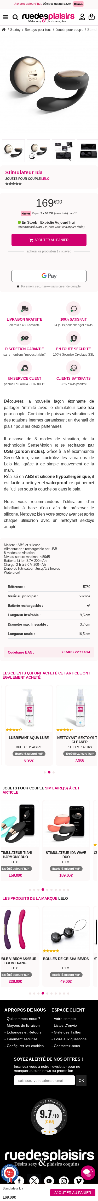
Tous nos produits (9, 17)
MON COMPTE (82, 17)
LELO (63, 898)
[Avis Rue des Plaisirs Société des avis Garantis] (49, 1116)
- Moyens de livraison (22, 1025)
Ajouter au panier (72, 1193)
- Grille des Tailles (66, 1032)
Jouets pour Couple (27, 179)
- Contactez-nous (65, 1046)
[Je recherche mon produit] (16, 16)
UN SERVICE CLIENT (24, 378)
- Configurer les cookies (24, 1046)
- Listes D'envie (64, 1025)
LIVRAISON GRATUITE (24, 319)
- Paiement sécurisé (20, 1039)
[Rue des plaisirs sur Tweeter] (34, 1181)
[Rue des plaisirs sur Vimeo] (79, 1181)
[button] (45, 772)
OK (81, 1080)
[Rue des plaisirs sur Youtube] (49, 1181)
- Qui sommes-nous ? (22, 1019)
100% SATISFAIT (73, 319)
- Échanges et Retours (23, 1032)
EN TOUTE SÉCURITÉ (73, 349)
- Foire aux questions (69, 1039)
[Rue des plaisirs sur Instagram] (64, 1181)
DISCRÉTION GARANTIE (24, 349)
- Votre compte (63, 1019)
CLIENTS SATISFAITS (73, 378)
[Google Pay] (49, 276)
